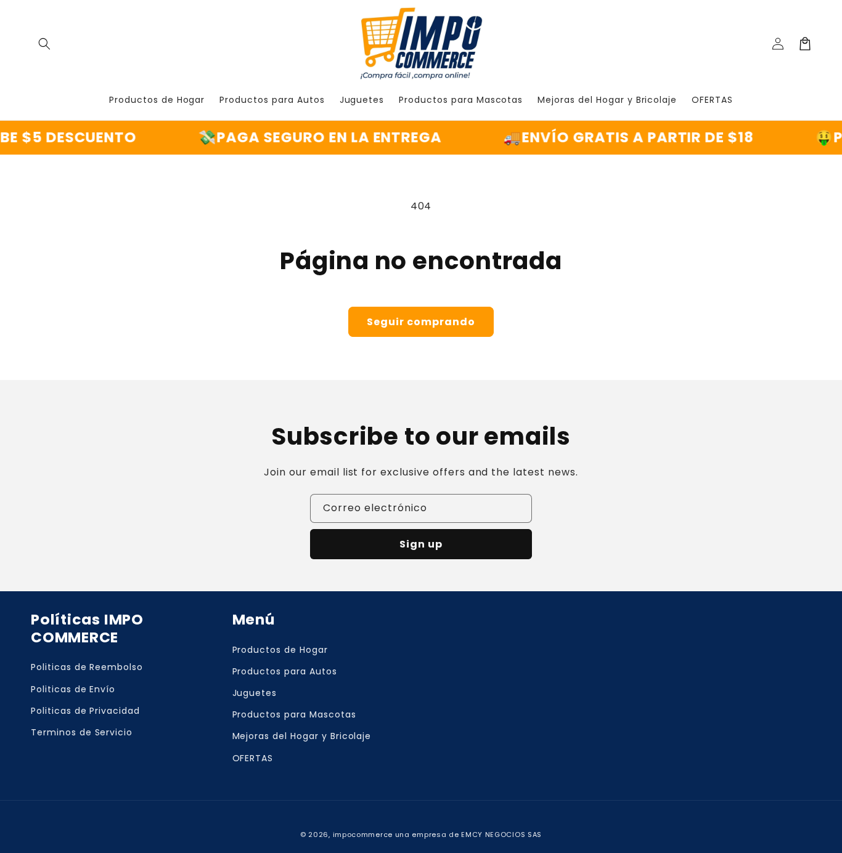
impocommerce (363, 834)
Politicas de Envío (73, 689)
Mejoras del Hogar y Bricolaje (302, 736)
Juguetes (254, 693)
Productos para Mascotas (294, 714)
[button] (44, 43)
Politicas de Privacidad (85, 711)
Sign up (421, 544)
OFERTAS (253, 758)
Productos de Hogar (280, 650)
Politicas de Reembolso (87, 667)
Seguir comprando (421, 322)
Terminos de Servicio (82, 732)
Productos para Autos (284, 671)
